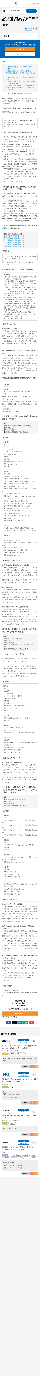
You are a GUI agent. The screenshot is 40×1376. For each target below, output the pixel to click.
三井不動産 (28, 98)
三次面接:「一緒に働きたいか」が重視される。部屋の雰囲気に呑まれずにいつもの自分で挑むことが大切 (20, 87)
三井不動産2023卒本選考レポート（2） (15, 238)
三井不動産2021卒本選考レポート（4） (15, 242)
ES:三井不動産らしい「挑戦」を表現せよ (18, 71)
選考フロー (9, 69)
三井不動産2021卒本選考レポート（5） (15, 244)
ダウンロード (32, 11)
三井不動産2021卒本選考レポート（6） (15, 246)
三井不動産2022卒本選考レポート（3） (15, 240)
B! (20, 1022)
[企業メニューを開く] (6, 1041)
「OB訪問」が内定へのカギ (15, 181)
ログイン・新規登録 (33, 3)
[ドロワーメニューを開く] (2, 3)
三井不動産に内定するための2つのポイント (19, 67)
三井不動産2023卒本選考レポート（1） (15, 236)
